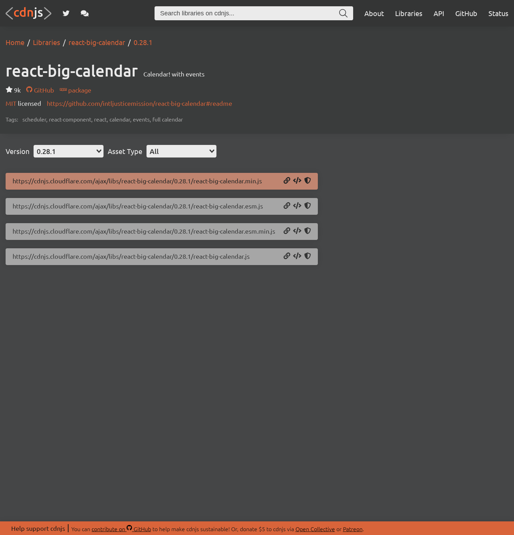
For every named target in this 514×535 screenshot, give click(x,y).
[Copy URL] (287, 181)
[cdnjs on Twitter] (66, 13)
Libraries (408, 13)
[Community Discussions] (85, 13)
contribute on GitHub (121, 529)
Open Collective (315, 529)
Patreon (353, 529)
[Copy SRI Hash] (307, 181)
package (79, 90)
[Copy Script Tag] (297, 181)
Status (498, 13)
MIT (12, 103)
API (439, 13)
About (374, 13)
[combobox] (68, 151)
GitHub (466, 13)
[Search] (343, 13)
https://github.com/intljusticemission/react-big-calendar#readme (139, 103)
